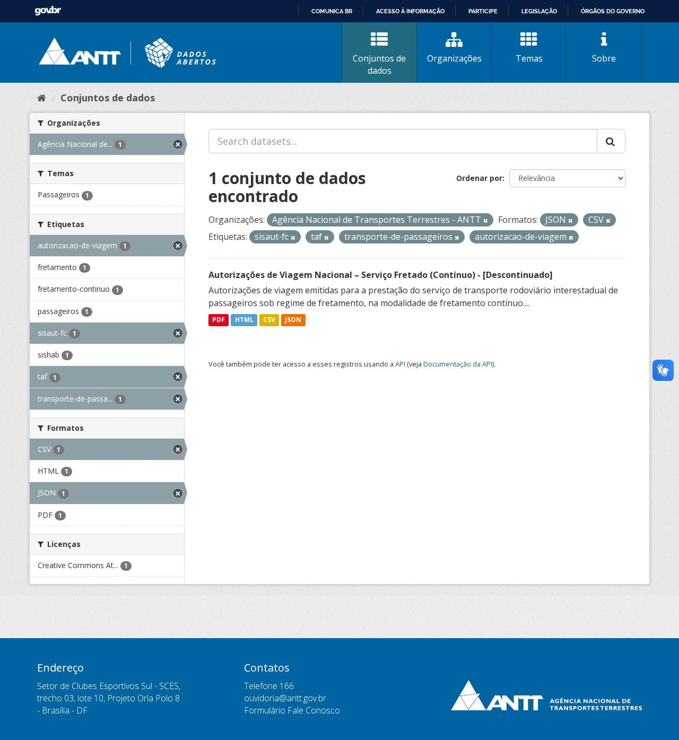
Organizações (454, 58)
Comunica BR (331, 11)
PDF (218, 320)
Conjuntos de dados (379, 64)
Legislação (539, 11)
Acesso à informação (410, 11)
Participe (483, 11)
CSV (269, 320)
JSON (293, 320)
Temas (529, 58)
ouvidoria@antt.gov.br (285, 698)
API (400, 364)
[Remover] (485, 220)
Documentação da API (457, 364)
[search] (611, 141)
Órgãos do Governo (613, 11)
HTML (244, 320)
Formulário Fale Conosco (292, 710)
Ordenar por (479, 178)
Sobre (604, 58)
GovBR (47, 11)
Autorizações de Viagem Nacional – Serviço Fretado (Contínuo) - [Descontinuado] (380, 275)
